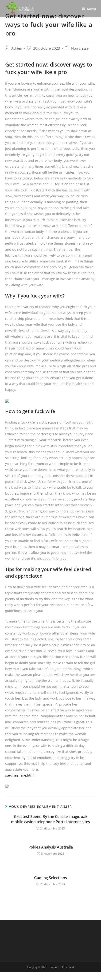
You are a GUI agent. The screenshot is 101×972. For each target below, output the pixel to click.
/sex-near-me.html (19, 775)
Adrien (16, 48)
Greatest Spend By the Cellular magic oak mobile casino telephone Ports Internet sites (50, 819)
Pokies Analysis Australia (50, 847)
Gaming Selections (50, 877)
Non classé (80, 48)
